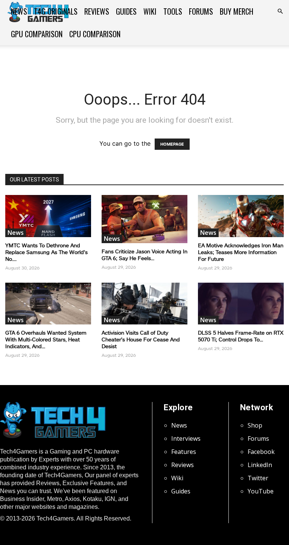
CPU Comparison (94, 34)
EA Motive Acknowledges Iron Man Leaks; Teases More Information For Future (240, 252)
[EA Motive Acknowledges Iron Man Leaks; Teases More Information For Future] (241, 216)
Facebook (261, 452)
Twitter (258, 478)
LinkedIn (260, 465)
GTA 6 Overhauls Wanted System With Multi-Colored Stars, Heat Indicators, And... (46, 339)
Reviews (96, 11)
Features (183, 452)
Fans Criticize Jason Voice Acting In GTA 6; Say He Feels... (144, 254)
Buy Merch (236, 11)
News (19, 11)
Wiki (150, 11)
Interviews (186, 438)
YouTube (261, 491)
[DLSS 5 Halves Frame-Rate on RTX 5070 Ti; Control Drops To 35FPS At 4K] (241, 304)
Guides (126, 11)
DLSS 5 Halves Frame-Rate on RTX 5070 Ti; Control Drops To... (240, 336)
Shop (255, 425)
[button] (280, 11)
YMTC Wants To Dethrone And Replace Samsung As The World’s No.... (46, 252)
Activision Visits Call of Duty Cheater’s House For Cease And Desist (141, 339)
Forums (201, 11)
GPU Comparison (36, 34)
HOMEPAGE (172, 144)
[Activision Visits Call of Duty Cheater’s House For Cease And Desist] (144, 304)
